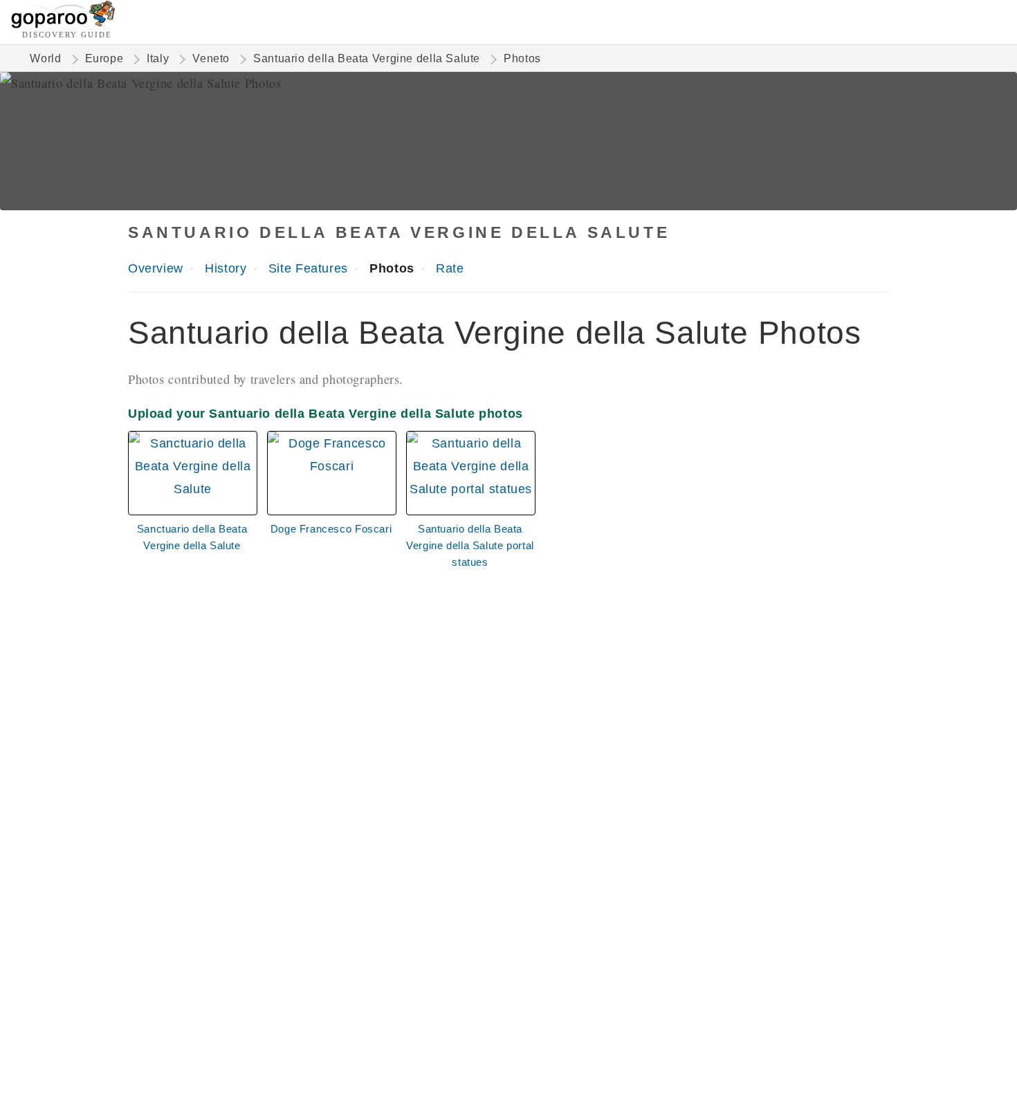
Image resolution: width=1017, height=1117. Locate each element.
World (45, 58)
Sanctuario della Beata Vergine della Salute (192, 537)
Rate (450, 268)
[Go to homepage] (63, 24)
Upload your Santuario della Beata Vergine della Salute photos (325, 413)
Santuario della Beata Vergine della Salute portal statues (470, 545)
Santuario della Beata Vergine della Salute (366, 58)
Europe (104, 58)
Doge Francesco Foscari (331, 529)
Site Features (308, 268)
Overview (155, 268)
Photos (391, 268)
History (225, 268)
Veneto (211, 58)
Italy (158, 58)
